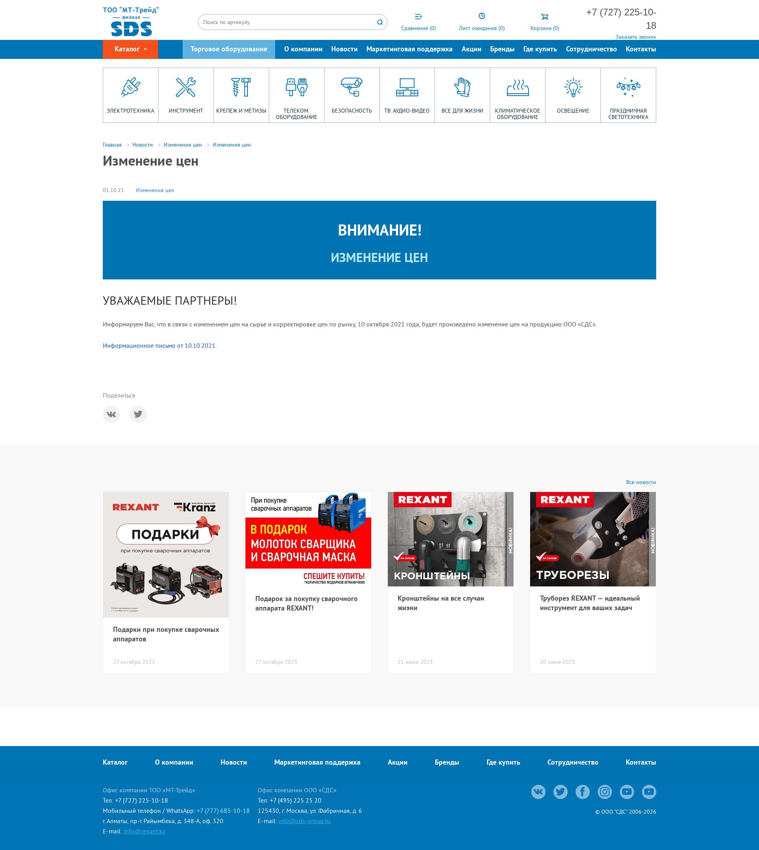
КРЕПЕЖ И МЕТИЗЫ (241, 110)
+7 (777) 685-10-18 (223, 810)
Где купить (540, 49)
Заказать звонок (636, 36)
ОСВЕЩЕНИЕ (573, 110)
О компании (303, 49)
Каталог (115, 762)
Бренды (502, 49)
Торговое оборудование (229, 49)
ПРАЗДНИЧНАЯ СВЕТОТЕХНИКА (628, 113)
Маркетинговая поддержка (409, 49)
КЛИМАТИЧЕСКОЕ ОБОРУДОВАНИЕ (517, 113)
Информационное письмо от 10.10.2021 (159, 345)
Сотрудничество (591, 49)
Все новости (641, 482)
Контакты (641, 49)
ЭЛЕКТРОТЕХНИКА (130, 110)
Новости (344, 49)
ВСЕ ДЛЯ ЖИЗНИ (462, 110)
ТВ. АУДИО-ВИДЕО (407, 110)
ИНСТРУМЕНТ (186, 110)
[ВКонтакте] (111, 414)
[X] (138, 414)
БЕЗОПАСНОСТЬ (352, 110)
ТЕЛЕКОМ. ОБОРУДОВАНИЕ (296, 113)
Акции (471, 49)
